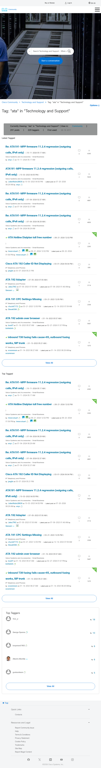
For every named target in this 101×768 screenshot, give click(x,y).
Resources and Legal (20, 723)
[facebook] (28, 759)
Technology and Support (33, 102)
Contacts (18, 715)
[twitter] (39, 759)
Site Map (18, 748)
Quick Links (16, 710)
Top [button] (6, 703)
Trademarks (19, 745)
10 (94, 633)
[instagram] (72, 759)
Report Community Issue (24, 728)
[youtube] (61, 759)
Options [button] (94, 105)
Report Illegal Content (23, 752)
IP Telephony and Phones (15, 268)
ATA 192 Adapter (27, 280)
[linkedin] (50, 759)
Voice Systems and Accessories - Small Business (25, 157)
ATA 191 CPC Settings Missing (34, 299)
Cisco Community (10, 102)
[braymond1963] (17, 648)
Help (17, 731)
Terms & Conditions (22, 735)
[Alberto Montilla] (18, 662)
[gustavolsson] (16, 675)
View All (49, 363)
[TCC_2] (13, 622)
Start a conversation (50, 61)
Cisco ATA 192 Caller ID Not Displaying (39, 264)
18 (94, 620)
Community (77, 126)
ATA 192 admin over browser (34, 318)
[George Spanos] (17, 635)
